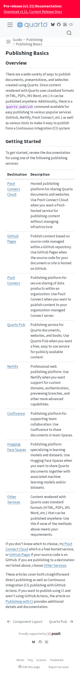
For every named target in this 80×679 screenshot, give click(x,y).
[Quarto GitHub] (59, 24)
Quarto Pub (16, 324)
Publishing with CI (19, 601)
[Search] (69, 33)
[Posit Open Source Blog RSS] (65, 24)
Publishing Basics (29, 44)
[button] (8, 42)
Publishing (34, 39)
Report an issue (59, 667)
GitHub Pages (19, 554)
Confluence (16, 413)
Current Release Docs (45, 11)
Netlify (12, 366)
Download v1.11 (15, 11)
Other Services (55, 565)
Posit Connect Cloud (13, 189)
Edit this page (31, 667)
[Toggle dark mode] (71, 24)
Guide (17, 39)
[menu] (10, 24)
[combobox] (69, 33)
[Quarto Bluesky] (52, 24)
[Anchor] (30, 62)
